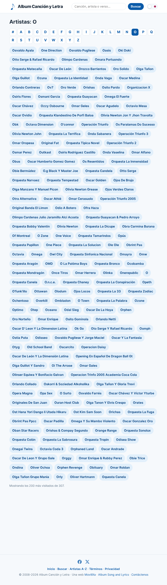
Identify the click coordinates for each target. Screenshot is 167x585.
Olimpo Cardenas (75, 59)
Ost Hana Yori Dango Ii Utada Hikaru (39, 412)
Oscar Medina (129, 78)
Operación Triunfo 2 (121, 143)
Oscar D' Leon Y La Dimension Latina (39, 328)
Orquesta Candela (98, 171)
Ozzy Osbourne (52, 106)
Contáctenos (139, 574)
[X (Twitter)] (87, 562)
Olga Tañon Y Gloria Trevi (116, 384)
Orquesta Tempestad (62, 180)
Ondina (17, 467)
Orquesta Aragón (25, 264)
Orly (59, 477)
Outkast (45, 152)
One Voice (63, 236)
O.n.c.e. (50, 282)
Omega (36, 254)
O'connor (67, 124)
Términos (95, 569)
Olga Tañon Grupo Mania (30, 477)
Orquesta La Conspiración (115, 282)
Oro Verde (68, 87)
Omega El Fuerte (116, 96)
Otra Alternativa (24, 199)
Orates (138, 403)
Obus (16, 161)
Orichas (114, 412)
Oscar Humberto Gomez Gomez (51, 161)
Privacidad (112, 569)
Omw (143, 254)
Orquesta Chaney (76, 282)
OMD (49, 264)
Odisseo (41, 338)
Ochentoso (20, 301)
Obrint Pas (134, 245)
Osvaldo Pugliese (82, 50)
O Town (83, 301)
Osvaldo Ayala (23, 50)
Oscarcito (66, 347)
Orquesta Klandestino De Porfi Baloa (66, 115)
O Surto (65, 393)
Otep (34, 310)
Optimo (17, 310)
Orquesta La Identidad (71, 78)
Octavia (18, 254)
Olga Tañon (144, 69)
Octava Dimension (39, 124)
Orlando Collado (24, 384)
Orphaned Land (82, 449)
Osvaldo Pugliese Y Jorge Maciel (79, 338)
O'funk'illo (19, 291)
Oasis (106, 50)
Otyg (16, 347)
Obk (15, 124)
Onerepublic (129, 273)
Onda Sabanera (99, 134)
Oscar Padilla (54, 421)
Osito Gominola (77, 319)
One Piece (53, 245)
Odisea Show (126, 440)
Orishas (89, 87)
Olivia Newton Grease (81, 189)
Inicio (51, 569)
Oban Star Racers (25, 430)
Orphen (125, 310)
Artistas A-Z (78, 569)
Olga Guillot (21, 78)
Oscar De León (60, 69)
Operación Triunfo (94, 124)
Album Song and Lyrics (113, 574)
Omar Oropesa (23, 143)
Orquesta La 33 (109, 291)
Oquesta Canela (114, 477)
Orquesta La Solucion (85, 245)
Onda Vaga (103, 78)
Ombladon (62, 301)
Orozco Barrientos (92, 69)
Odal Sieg (71, 310)
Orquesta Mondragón (28, 273)
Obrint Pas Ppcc (24, 421)
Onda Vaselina (113, 152)
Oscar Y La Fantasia (127, 338)
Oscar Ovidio (22, 115)
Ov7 (50, 87)
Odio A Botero (65, 208)
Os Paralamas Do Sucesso (135, 124)
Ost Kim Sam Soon (87, 412)
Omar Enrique (48, 319)
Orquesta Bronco (107, 264)
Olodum (60, 291)
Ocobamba (135, 264)
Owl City (56, 254)
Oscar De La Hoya (99, 310)
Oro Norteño (21, 319)
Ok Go (79, 328)
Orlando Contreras (26, 87)
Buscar (62, 569)
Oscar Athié (52, 199)
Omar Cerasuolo (81, 199)
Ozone (139, 301)
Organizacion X (138, 87)
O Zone (42, 236)
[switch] (152, 6)
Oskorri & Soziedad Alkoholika (66, 384)
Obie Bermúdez (24, 171)
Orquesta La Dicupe (100, 226)
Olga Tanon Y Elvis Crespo (106, 403)
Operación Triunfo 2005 (118, 199)
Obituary (96, 467)
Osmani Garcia (49, 96)
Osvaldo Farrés (90, 393)
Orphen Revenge (69, 467)
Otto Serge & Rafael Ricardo (33, 59)
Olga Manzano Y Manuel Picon (35, 189)
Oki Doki (124, 50)
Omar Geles (80, 106)
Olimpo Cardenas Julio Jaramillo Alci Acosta (45, 217)
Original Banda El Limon (30, 208)
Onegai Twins (22, 449)
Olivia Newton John (26, 134)
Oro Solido (121, 69)
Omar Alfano (141, 152)
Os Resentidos (93, 161)
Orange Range (106, 430)
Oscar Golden (96, 180)
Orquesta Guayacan (82, 96)
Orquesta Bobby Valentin (31, 226)
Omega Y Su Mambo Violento (93, 421)
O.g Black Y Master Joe (60, 171)
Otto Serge (128, 171)
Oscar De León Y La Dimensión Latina (40, 356)
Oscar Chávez (22, 106)
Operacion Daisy (93, 347)
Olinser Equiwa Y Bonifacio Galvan (38, 375)
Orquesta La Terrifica (64, 134)
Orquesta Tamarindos (94, 236)
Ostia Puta (20, 338)
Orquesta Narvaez (26, 180)
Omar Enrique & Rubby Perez (100, 458)
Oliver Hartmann (82, 477)
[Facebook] (80, 562)
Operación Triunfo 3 (133, 134)
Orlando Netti (106, 319)
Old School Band (39, 347)
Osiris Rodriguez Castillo (76, 152)
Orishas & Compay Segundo (67, 430)
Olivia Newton (67, 226)
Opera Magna (22, 393)
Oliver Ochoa (40, 467)
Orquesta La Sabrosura (60, 440)
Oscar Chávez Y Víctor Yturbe (131, 393)
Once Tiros (60, 273)
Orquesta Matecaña (27, 69)
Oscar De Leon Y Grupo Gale (33, 458)
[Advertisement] (83, 516)
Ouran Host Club (66, 403)
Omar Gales (88, 365)
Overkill (41, 301)
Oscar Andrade (112, 449)
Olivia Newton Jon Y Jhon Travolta (127, 115)
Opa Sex (46, 393)
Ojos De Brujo (123, 180)
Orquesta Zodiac (140, 291)
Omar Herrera (85, 273)
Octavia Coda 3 (51, 449)
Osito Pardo (111, 87)
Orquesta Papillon (25, 245)
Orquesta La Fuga (141, 412)
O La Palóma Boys (73, 264)
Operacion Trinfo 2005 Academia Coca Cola (104, 375)
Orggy (66, 458)
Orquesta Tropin (97, 440)
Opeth (147, 282)
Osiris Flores (21, 96)
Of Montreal (21, 236)
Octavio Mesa (136, 106)
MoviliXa (90, 574)
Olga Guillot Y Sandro (28, 365)
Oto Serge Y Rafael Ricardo (111, 328)
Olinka (108, 273)
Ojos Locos (82, 291)
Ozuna (42, 78)
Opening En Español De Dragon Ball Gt (104, 356)
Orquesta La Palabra (112, 301)
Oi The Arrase (62, 365)
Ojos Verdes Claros (119, 189)
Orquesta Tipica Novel (82, 143)
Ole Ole (113, 245)
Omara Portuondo (108, 59)
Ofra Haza (91, 208)
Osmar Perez (22, 152)
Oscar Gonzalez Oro (138, 421)
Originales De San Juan (29, 403)
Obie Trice (137, 458)
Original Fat (50, 143)
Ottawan (40, 291)
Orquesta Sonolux (137, 430)
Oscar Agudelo (107, 106)
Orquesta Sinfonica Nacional (91, 254)
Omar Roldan (120, 467)
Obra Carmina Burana (138, 226)
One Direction (51, 50)
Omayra (126, 254)
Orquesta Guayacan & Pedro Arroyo (112, 217)
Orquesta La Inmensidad (129, 161)
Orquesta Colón (23, 440)
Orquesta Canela (24, 282)
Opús (122, 236)
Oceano (51, 310)
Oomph (145, 328)
